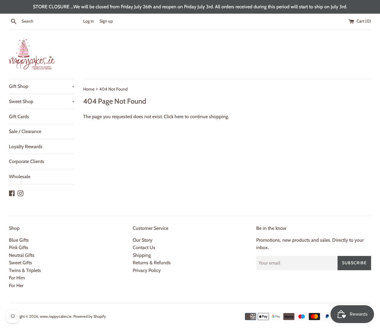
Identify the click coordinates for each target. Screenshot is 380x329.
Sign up (106, 21)
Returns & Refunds (152, 262)
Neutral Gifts (21, 255)
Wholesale (19, 176)
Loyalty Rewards (25, 146)
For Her (16, 285)
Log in (88, 21)
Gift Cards (19, 116)
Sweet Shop (41, 101)
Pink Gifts (18, 247)
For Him (17, 278)
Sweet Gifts (20, 262)
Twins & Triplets (25, 270)
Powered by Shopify (89, 316)
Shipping (142, 255)
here (179, 116)
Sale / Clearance (25, 131)
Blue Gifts (19, 240)
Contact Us (144, 247)
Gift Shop (41, 86)
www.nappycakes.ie (56, 316)
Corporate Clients (26, 161)
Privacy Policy (147, 270)
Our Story (142, 240)
